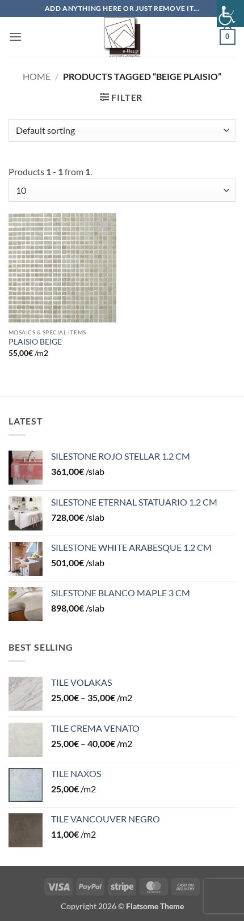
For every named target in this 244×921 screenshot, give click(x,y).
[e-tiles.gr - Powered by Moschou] (122, 37)
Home (37, 76)
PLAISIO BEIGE (35, 341)
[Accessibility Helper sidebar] (230, 13)
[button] (15, 36)
